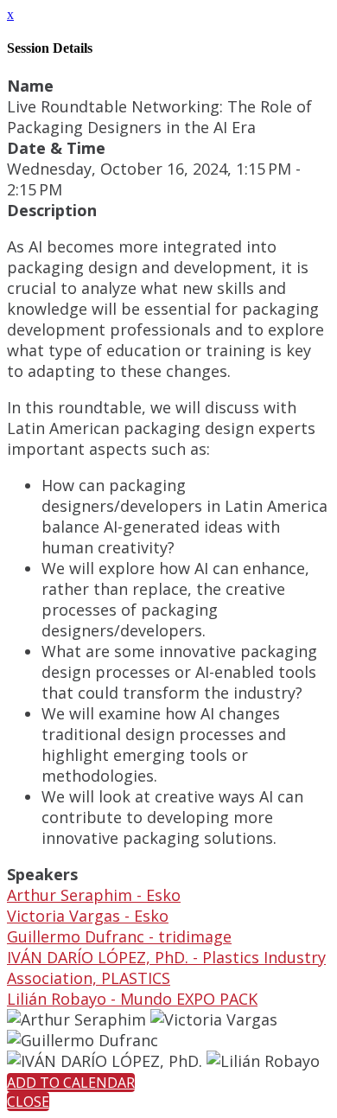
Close (28, 1101)
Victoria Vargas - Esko (87, 915)
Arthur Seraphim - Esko (94, 895)
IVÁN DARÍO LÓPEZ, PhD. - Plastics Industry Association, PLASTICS (166, 967)
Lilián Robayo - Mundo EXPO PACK (132, 998)
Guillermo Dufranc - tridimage (119, 936)
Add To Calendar (71, 1082)
